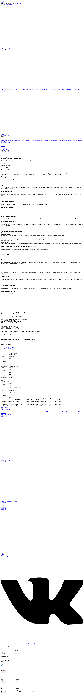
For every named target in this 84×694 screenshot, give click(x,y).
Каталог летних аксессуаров (53, 89)
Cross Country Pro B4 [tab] (7, 348)
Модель (2, 660)
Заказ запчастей (20, 89)
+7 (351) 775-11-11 (18, 3)
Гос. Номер (3, 691)
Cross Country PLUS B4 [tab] (8, 347)
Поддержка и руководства (72, 89)
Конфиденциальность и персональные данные (27, 643)
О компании (3, 143)
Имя (2, 650)
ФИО (2, 662)
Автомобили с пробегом (6, 91)
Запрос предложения (5, 48)
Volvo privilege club (43, 89)
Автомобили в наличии (6, 7)
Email (2, 652)
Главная (5, 148)
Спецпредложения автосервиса (31, 89)
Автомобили (6, 149)
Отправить (3, 653)
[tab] (7, 341)
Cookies (2, 643)
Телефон (17, 650)
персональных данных (16, 667)
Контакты (3, 134)
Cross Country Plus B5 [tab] (8, 349)
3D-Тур (11, 133)
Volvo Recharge (63, 89)
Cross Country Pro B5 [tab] (7, 351)
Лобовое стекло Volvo (5, 509)
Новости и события (5, 133)
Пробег (18, 690)
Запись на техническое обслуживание (9, 89)
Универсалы (6, 150)
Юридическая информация (10, 643)
